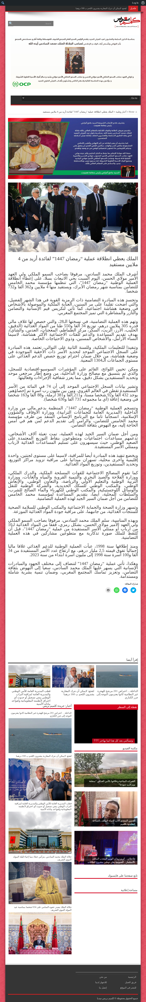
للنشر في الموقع (128, 987)
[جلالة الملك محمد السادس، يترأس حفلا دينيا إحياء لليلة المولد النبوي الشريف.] (40, 903)
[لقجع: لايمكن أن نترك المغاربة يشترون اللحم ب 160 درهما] (40, 799)
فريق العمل (130, 982)
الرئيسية (132, 977)
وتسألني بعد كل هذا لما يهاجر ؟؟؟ (113, 740)
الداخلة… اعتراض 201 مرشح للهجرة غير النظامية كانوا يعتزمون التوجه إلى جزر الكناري (117, 694)
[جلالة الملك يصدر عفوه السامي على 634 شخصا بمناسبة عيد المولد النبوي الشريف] (40, 953)
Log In (135, 2)
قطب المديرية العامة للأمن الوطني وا (110, 8)
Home (131, 111)
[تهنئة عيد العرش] (73, 178)
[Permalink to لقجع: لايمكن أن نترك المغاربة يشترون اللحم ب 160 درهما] (73, 687)
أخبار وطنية (121, 111)
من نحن (103, 977)
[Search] (10, 23)
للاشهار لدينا (101, 982)
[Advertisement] (106, 917)
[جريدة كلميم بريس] (126, 26)
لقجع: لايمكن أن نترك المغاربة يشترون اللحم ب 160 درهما (77, 692)
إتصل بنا (103, 987)
